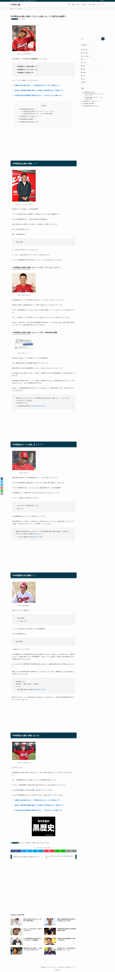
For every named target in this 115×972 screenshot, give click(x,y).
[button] (16, 851)
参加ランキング (70, 967)
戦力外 (47, 842)
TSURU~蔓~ (16, 4)
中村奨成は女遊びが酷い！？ (28, 109)
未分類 (84, 72)
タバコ (22, 842)
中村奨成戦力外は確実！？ (28, 119)
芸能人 (84, 82)
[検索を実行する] (102, 38)
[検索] (103, 1)
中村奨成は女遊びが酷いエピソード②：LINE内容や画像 (37, 113)
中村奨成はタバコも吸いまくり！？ (30, 116)
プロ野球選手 (27, 842)
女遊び (38, 842)
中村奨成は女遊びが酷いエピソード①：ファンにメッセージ (38, 111)
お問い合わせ (62, 967)
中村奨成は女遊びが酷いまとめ (29, 122)
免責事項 (43, 967)
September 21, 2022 (39, 689)
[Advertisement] (43, 142)
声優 (84, 66)
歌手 (84, 75)
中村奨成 (33, 842)
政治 (84, 69)
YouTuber (85, 49)
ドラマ (84, 59)
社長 (84, 79)
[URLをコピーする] (71, 851)
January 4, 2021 (38, 537)
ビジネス (85, 62)
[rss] (101, 1)
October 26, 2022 (39, 406)
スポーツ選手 (14, 19)
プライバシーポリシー (52, 967)
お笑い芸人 (85, 53)
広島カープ (43, 842)
